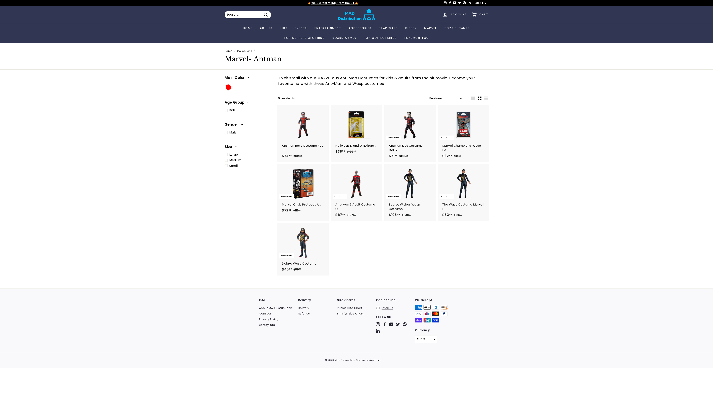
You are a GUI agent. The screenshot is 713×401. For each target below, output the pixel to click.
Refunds (304, 313)
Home (248, 28)
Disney (411, 28)
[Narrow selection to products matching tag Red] (228, 87)
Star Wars (388, 28)
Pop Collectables (380, 38)
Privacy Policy (268, 319)
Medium (235, 160)
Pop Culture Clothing (304, 38)
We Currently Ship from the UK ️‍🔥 (334, 3)
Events (301, 28)
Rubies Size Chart (349, 308)
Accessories (360, 28)
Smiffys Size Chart (350, 313)
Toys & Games (457, 28)
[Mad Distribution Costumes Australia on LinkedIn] (378, 331)
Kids (283, 28)
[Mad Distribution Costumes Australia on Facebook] (385, 324)
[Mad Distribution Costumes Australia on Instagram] (378, 324)
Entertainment (328, 28)
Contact (265, 313)
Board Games (344, 38)
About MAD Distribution (275, 308)
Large (233, 154)
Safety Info (267, 325)
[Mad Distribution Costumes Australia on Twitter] (398, 324)
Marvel (430, 28)
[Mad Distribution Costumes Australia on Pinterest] (405, 324)
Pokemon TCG (416, 38)
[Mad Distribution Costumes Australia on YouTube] (391, 324)
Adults (266, 28)
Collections (244, 51)
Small (233, 166)
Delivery (303, 308)
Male (233, 132)
